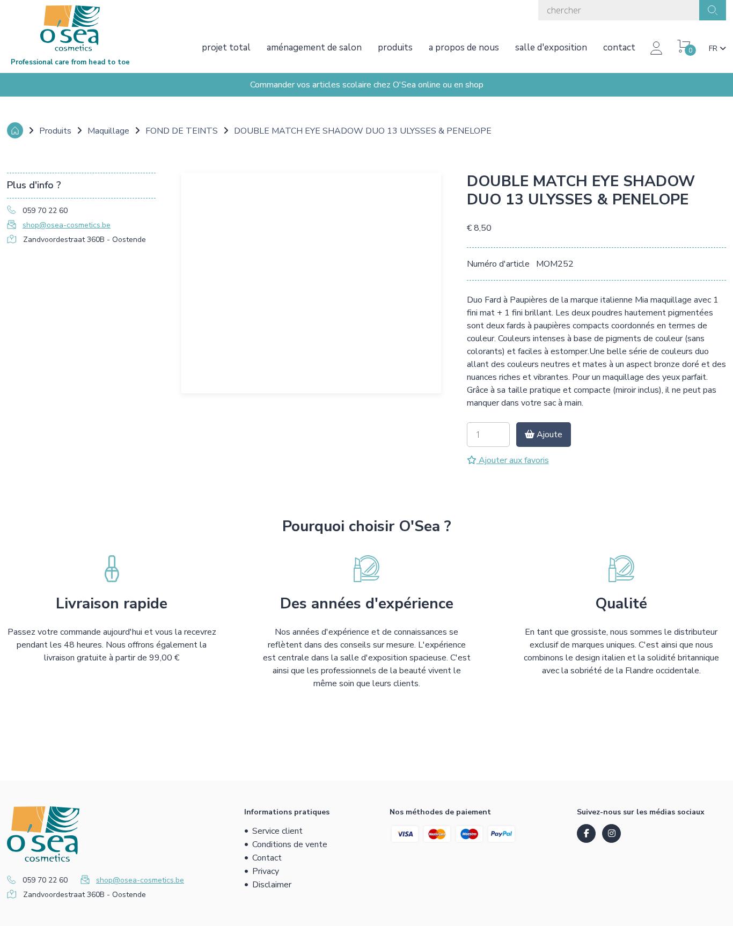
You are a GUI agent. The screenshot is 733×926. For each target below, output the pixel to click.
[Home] (15, 130)
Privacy (265, 871)
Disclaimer (271, 885)
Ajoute (548, 434)
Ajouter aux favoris (513, 460)
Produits (395, 47)
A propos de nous (464, 47)
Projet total (226, 47)
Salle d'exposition (551, 47)
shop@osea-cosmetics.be (67, 225)
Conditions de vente (289, 844)
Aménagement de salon (314, 47)
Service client (277, 831)
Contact (619, 47)
